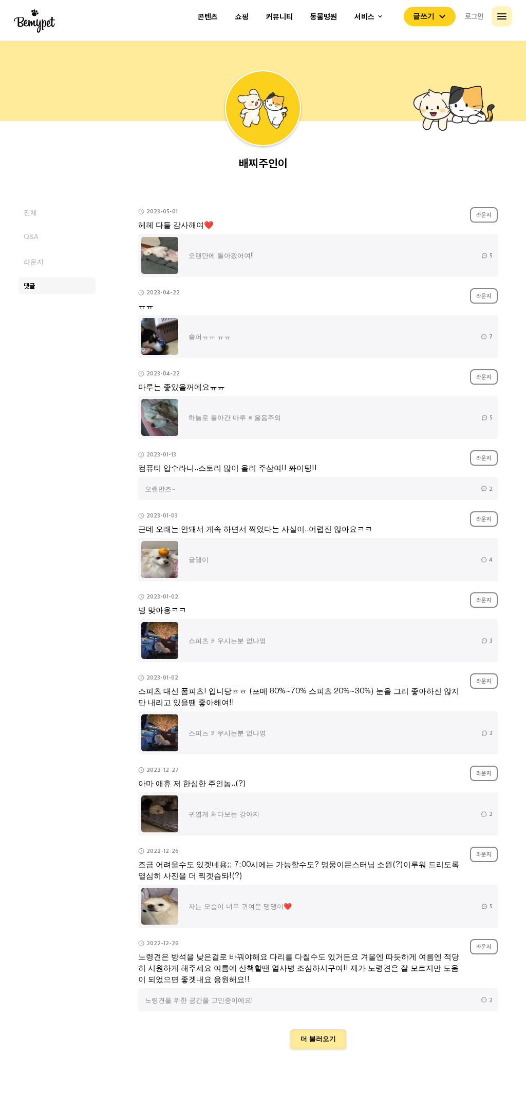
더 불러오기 (318, 1039)
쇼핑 (242, 17)
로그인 (474, 16)
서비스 (364, 17)
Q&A (31, 237)
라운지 (34, 261)
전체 (30, 212)
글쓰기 (424, 16)
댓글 (29, 285)
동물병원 (323, 17)
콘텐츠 (208, 17)
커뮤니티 (279, 17)
